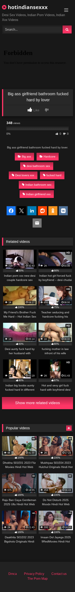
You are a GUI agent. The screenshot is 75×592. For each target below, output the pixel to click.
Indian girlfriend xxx (38, 194)
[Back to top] (62, 580)
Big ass (26, 156)
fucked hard (53, 175)
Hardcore (49, 156)
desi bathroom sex (38, 166)
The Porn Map (37, 578)
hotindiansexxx (27, 7)
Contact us (59, 573)
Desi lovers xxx (24, 175)
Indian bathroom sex (38, 184)
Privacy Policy (34, 573)
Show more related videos (37, 403)
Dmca (12, 573)
